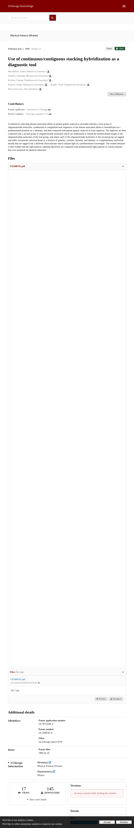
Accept (107, 822)
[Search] (52, 18)
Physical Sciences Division (24, 35)
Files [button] (17, 672)
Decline (124, 822)
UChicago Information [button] (15, 764)
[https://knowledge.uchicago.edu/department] (54, 771)
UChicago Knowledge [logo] (21, 6)
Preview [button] (102, 699)
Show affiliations (116, 94)
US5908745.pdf (17, 679)
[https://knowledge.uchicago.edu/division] (51, 762)
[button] (67, 166)
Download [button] (117, 699)
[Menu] (124, 6)
